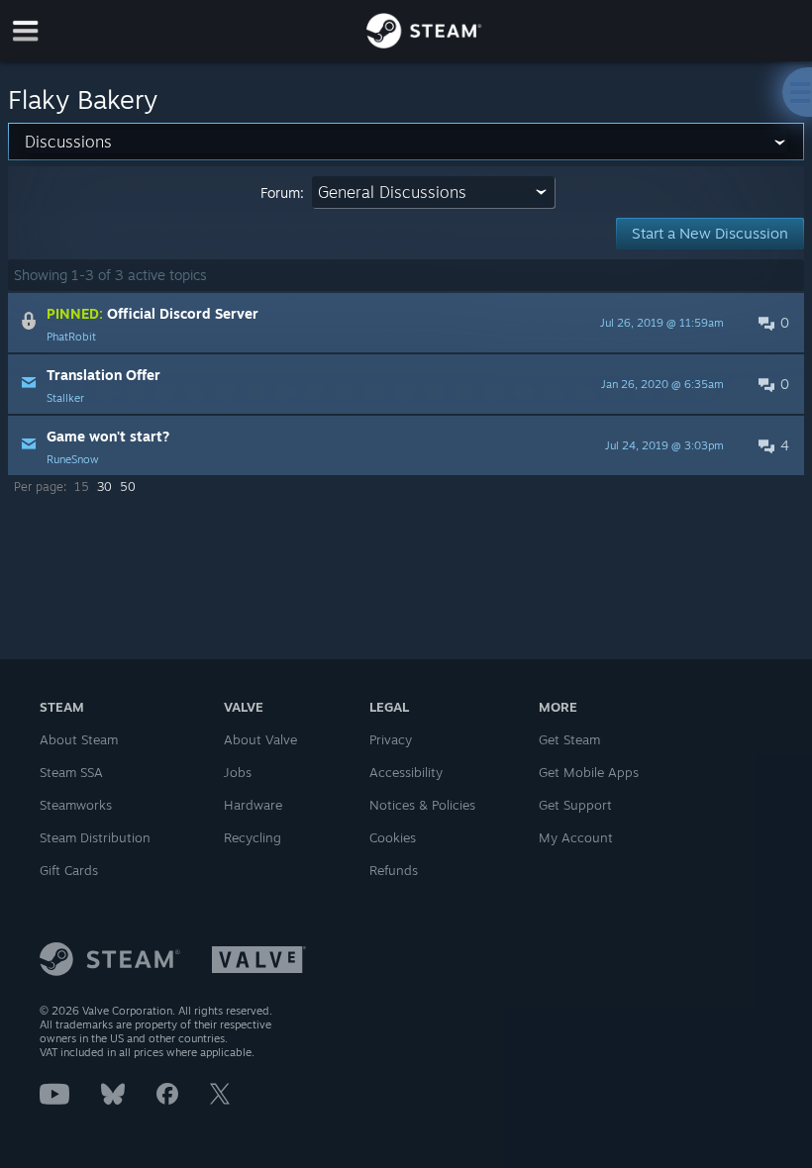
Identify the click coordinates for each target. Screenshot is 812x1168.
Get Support (575, 805)
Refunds (393, 870)
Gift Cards (69, 870)
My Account (576, 837)
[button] (406, 322)
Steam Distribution (95, 837)
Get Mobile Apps (589, 772)
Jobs (238, 772)
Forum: (282, 192)
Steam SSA (71, 772)
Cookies (392, 837)
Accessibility (406, 772)
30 (104, 486)
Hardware (253, 805)
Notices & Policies (422, 805)
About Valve (260, 739)
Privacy (390, 739)
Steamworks (76, 805)
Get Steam (569, 739)
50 (128, 486)
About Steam (79, 739)
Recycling (252, 837)
